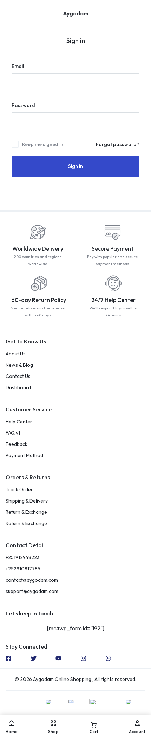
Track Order (19, 490)
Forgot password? (117, 144)
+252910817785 (23, 569)
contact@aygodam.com (32, 580)
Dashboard (18, 388)
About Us (16, 354)
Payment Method (24, 456)
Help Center (19, 422)
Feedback (16, 444)
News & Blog (19, 365)
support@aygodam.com (32, 591)
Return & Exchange (26, 512)
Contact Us (18, 376)
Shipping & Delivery (27, 501)
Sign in (75, 166)
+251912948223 (23, 558)
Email (18, 66)
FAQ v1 (13, 433)
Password (23, 105)
